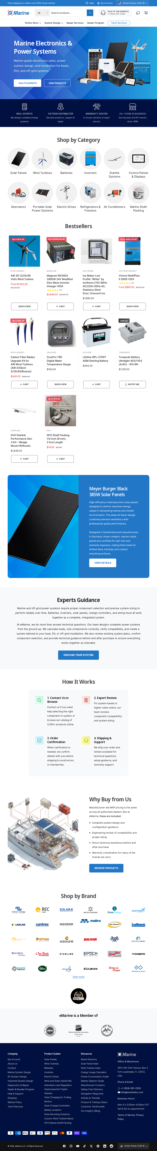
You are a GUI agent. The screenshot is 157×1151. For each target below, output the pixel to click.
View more (78, 976)
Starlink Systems (114, 174)
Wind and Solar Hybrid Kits (58, 1081)
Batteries (66, 172)
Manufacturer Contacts (93, 1085)
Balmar (90, 939)
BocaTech (18, 954)
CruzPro (114, 954)
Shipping (12, 1098)
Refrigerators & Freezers (90, 208)
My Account (107, 3)
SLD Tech (18, 925)
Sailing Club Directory (92, 1089)
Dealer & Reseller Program (21, 1089)
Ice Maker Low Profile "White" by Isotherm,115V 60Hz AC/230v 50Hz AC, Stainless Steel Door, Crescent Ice (95, 284)
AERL (18, 939)
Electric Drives (66, 206)
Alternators (18, 206)
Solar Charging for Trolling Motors (57, 1099)
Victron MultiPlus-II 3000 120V (130, 277)
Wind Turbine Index (91, 1068)
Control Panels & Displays (138, 174)
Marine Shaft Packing (138, 208)
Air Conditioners (114, 206)
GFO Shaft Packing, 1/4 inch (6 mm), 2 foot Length (58, 439)
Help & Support (15, 1093)
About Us (12, 1063)
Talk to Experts (27, 83)
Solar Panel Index (90, 1063)
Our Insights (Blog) (90, 1110)
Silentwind (138, 910)
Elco (42, 969)
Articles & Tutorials (90, 1098)
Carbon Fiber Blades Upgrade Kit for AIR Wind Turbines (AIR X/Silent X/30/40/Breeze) (23, 364)
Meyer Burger (90, 910)
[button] (146, 13)
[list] (78, 996)
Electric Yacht (66, 969)
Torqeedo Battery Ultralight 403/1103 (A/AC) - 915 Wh (130, 361)
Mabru (90, 925)
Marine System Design (19, 1072)
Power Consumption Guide (95, 1076)
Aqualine (66, 939)
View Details (102, 562)
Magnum (66, 925)
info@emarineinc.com (132, 1092)
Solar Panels (18, 172)
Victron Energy (18, 910)
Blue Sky (138, 939)
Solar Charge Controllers (57, 1105)
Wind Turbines (42, 172)
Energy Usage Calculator (94, 1072)
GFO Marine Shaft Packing (57, 1122)
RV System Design (17, 1076)
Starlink (66, 954)
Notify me (133, 384)
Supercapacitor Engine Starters (55, 1091)
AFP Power (42, 939)
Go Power (114, 925)
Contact (12, 1068)
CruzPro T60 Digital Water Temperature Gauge (59, 361)
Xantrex (42, 925)
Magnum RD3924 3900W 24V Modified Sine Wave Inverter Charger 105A (60, 281)
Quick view (24, 306)
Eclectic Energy (18, 969)
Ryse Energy (114, 910)
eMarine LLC (20, 1146)
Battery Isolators (52, 1110)
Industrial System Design (20, 1081)
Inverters (90, 172)
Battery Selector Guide (92, 1081)
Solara (66, 910)
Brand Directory (89, 1059)
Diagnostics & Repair (18, 1085)
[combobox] (72, 13)
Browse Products (106, 868)
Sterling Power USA (114, 969)
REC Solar (42, 910)
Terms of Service (126, 1115)
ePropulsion (138, 969)
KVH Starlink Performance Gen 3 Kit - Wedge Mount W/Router (21, 440)
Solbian (90, 969)
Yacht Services (15, 1106)
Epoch (90, 954)
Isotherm (138, 925)
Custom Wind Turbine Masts (59, 1118)
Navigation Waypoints (92, 1093)
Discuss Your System (78, 655)
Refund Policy (15, 1102)
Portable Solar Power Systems (42, 208)
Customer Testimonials (93, 1106)
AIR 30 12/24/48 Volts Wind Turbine (22, 277)
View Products (57, 83)
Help (91, 3)
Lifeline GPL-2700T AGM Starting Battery (95, 359)
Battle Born (114, 939)
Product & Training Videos (94, 1102)
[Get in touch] (138, 13)
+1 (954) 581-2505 (131, 1088)
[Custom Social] (111, 1146)
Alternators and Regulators (58, 1085)
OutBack (42, 954)
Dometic (138, 954)
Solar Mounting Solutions (57, 1114)
